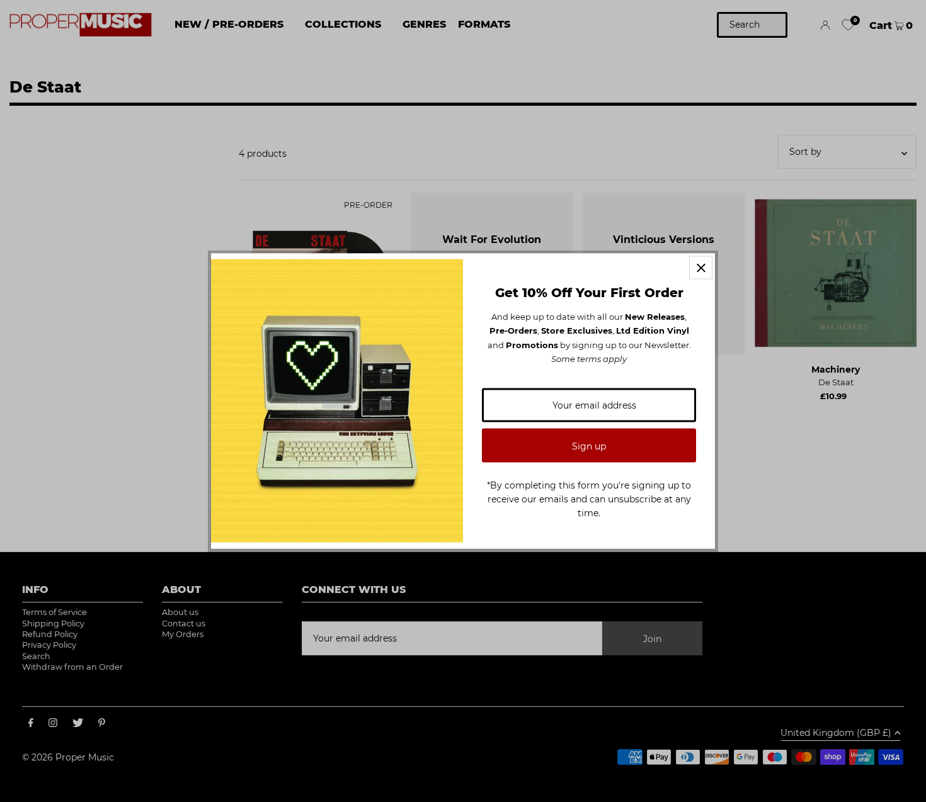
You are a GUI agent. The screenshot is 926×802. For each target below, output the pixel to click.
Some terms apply (589, 359)
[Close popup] (701, 268)
